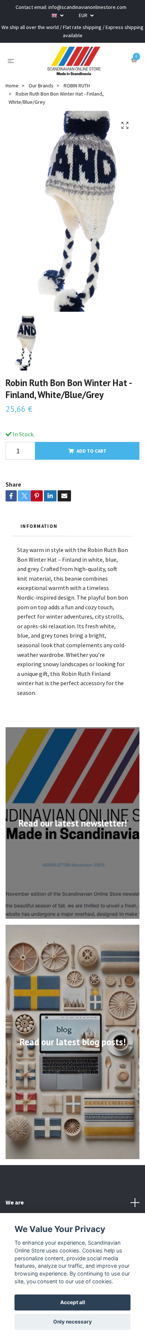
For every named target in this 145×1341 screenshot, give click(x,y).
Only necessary (72, 1322)
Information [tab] (38, 526)
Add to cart (91, 451)
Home (12, 85)
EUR (83, 15)
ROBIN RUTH (77, 85)
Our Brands (41, 85)
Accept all (72, 1302)
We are (15, 1202)
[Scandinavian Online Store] (74, 61)
